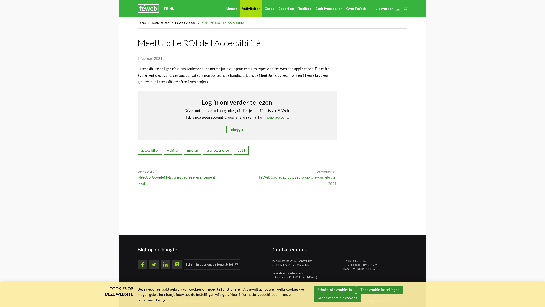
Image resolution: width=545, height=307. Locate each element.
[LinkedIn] (165, 264)
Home (142, 23)
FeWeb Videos (185, 23)
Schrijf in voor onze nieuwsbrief (209, 264)
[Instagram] (177, 264)
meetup (192, 150)
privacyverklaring (151, 300)
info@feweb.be (301, 265)
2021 (241, 150)
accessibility (150, 150)
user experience (218, 150)
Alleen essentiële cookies (337, 298)
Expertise (286, 8)
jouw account (277, 117)
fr (166, 8)
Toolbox (304, 8)
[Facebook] (142, 264)
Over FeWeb (356, 8)
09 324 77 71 (283, 265)
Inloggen (237, 129)
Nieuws (231, 8)
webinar (173, 150)
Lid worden (384, 8)
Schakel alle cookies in (334, 289)
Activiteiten (251, 8)
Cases (269, 8)
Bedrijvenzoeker (329, 8)
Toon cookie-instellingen (379, 289)
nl (171, 8)
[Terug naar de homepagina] (148, 8)
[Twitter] (154, 264)
